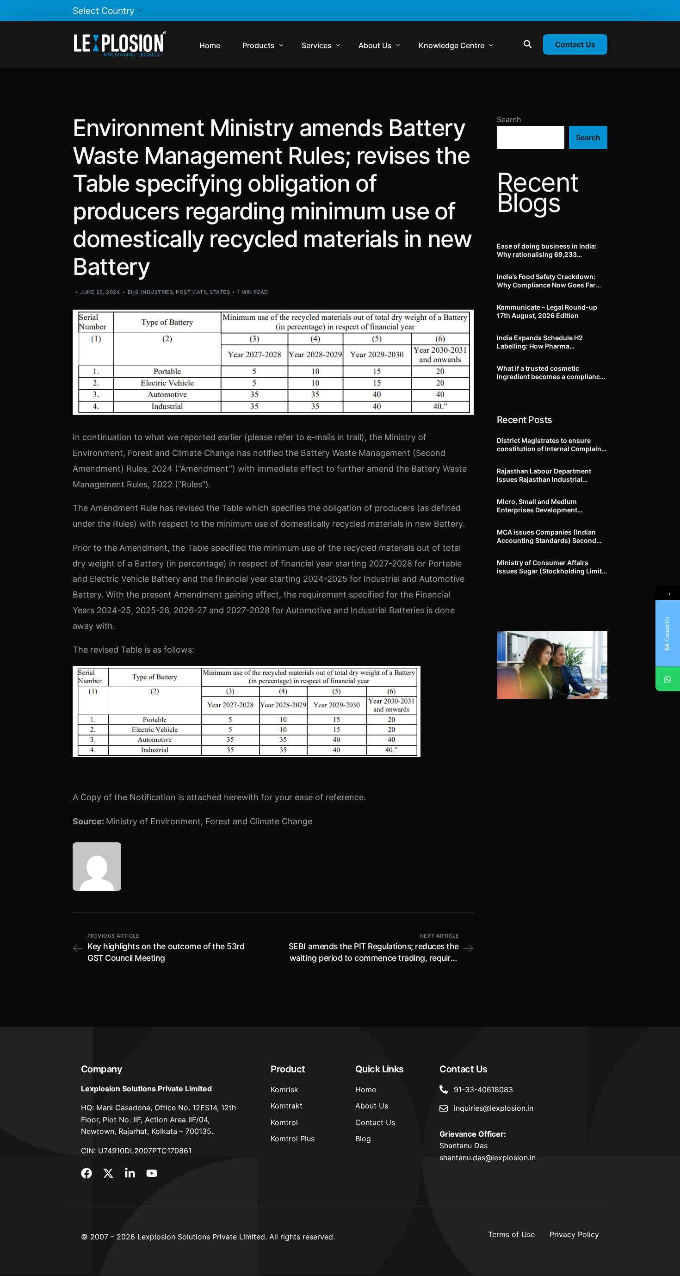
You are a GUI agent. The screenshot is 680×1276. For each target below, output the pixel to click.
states (220, 292)
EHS (133, 292)
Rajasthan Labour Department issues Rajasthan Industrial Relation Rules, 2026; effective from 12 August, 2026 (544, 475)
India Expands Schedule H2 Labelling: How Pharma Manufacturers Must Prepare (542, 342)
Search (509, 119)
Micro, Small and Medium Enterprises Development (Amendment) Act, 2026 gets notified (542, 506)
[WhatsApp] (667, 678)
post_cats (191, 292)
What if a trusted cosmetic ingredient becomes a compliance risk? (550, 372)
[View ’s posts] (97, 866)
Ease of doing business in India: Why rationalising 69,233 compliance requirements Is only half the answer (548, 250)
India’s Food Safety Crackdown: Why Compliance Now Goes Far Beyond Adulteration (546, 281)
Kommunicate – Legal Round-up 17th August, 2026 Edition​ (547, 311)
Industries (157, 292)
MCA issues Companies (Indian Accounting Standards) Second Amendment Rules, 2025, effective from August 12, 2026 (551, 536)
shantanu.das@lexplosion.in (487, 1157)
